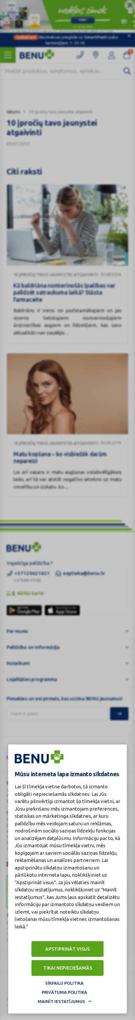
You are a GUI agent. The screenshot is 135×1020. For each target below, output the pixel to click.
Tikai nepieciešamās (67, 968)
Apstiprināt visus (67, 949)
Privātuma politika (64, 992)
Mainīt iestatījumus (61, 1001)
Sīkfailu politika (64, 983)
